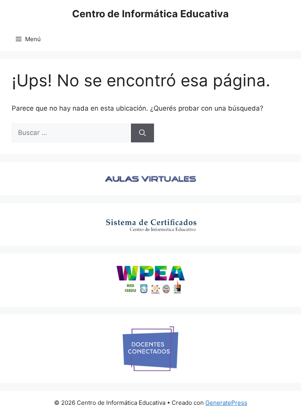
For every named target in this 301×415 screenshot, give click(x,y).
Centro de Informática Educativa (150, 14)
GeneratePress (226, 402)
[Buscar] (142, 133)
